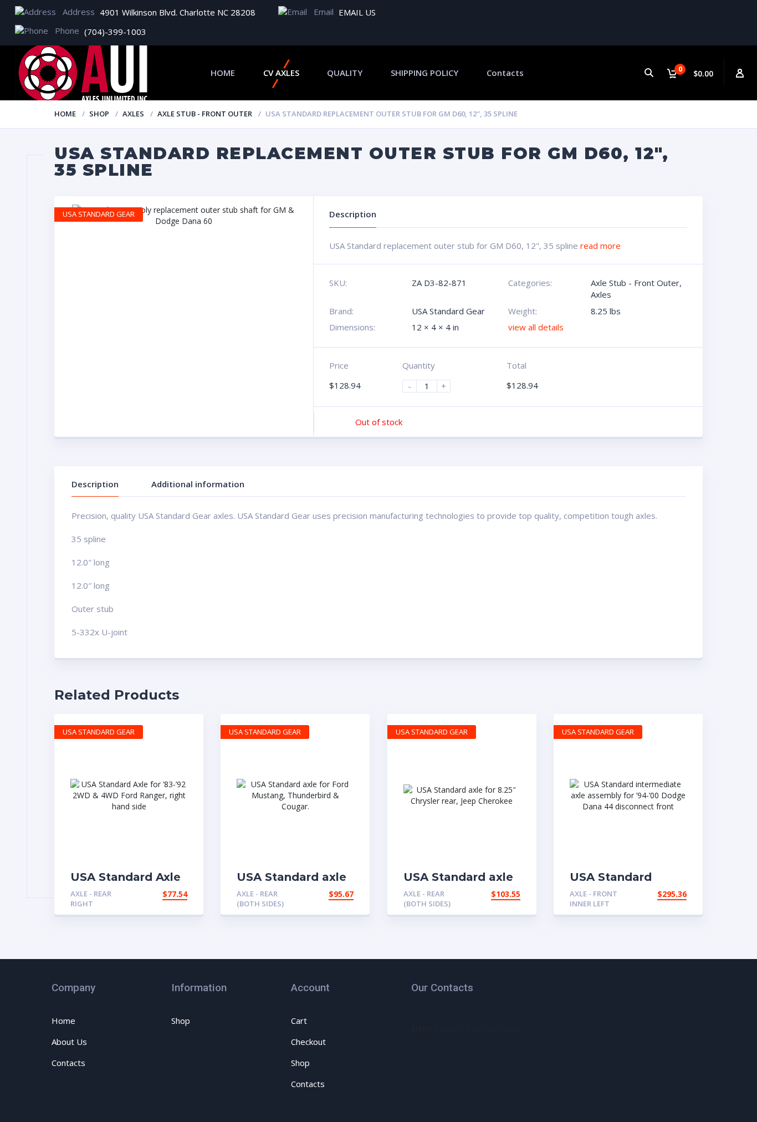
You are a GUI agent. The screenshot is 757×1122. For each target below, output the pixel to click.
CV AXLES (281, 72)
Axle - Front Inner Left (593, 899)
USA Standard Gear (448, 311)
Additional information (197, 483)
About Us (69, 1041)
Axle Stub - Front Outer (204, 114)
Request (169, 894)
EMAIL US (357, 12)
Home (65, 114)
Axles (133, 114)
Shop (99, 114)
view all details (536, 327)
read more (600, 245)
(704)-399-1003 (115, 31)
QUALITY (344, 72)
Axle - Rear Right (90, 899)
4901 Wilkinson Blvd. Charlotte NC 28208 (177, 12)
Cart (299, 1020)
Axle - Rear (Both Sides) (260, 899)
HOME (223, 72)
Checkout (308, 1041)
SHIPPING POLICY (424, 72)
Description (95, 483)
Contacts (505, 72)
